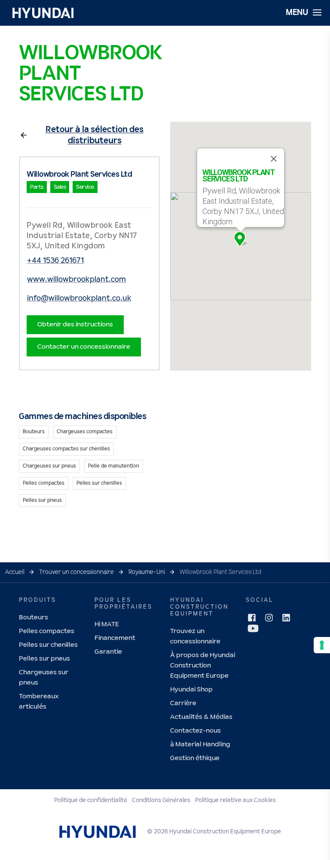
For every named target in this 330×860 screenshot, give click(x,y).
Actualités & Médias (201, 717)
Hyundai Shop (191, 689)
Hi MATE (107, 624)
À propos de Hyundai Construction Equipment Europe (202, 665)
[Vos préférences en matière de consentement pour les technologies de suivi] (322, 645)
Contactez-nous (195, 730)
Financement (115, 638)
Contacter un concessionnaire (83, 346)
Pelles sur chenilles (48, 645)
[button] (241, 239)
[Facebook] (252, 618)
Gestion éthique (195, 758)
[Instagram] (269, 618)
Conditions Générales (161, 800)
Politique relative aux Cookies (235, 800)
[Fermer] (273, 158)
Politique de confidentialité (90, 800)
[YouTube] (253, 628)
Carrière (183, 703)
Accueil (14, 572)
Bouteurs (33, 617)
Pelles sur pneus (44, 658)
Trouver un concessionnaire (76, 572)
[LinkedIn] (286, 618)
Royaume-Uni (146, 572)
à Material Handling (200, 744)
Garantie (108, 651)
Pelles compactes (46, 631)
